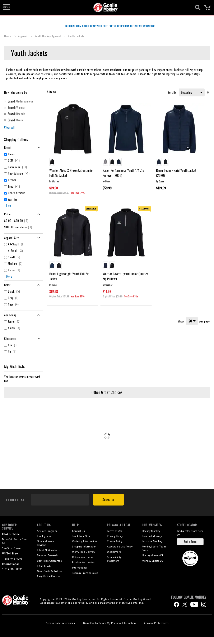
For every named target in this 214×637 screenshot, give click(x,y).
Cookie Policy (114, 541)
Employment (44, 536)
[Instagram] (203, 604)
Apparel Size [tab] (11, 237)
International (79, 567)
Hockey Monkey (151, 531)
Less (8, 205)
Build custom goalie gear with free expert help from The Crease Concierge (110, 26)
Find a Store (190, 541)
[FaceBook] (176, 604)
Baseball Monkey (152, 536)
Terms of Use (114, 531)
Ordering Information (84, 541)
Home (8, 36)
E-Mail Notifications (48, 550)
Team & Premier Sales (85, 573)
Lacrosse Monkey (152, 541)
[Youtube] (194, 604)
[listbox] (72, 162)
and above (18, 227)
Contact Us (78, 531)
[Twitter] (184, 604)
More (9, 276)
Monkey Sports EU (152, 560)
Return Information (83, 557)
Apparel (23, 36)
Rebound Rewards (47, 555)
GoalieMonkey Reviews (45, 543)
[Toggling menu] (6, 7)
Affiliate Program (47, 531)
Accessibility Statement (114, 558)
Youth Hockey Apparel (48, 36)
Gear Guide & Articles (49, 571)
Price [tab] (7, 214)
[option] (52, 162)
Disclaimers (114, 552)
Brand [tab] (7, 147)
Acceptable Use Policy (119, 546)
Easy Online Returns (48, 576)
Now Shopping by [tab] (15, 92)
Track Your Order (82, 536)
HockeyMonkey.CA (152, 555)
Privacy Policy (115, 536)
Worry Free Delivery (83, 552)
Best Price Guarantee (49, 560)
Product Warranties (83, 562)
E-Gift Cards (44, 566)
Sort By (172, 92)
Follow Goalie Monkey (188, 597)
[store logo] (105, 7)
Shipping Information (84, 546)
